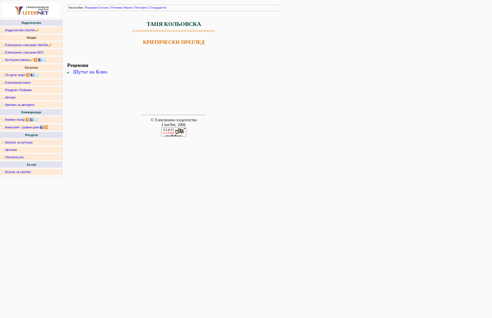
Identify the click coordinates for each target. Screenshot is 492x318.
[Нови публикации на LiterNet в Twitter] (36, 75)
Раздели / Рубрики (18, 90)
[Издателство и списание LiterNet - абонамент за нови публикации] (28, 75)
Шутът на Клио (90, 72)
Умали (127, 7)
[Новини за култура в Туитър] (44, 59)
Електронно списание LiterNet (26, 45)
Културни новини (17, 59)
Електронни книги (17, 82)
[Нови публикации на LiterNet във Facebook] (32, 75)
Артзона (11, 149)
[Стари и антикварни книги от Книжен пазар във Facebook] (31, 119)
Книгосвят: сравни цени (22, 127)
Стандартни (157, 7)
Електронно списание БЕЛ (24, 52)
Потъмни (141, 7)
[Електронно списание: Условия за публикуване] (50, 45)
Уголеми (116, 7)
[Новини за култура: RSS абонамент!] (35, 59)
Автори (10, 97)
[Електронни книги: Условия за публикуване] (37, 30)
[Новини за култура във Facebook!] (40, 59)
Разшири (91, 7)
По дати (11, 75)
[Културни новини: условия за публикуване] (31, 59)
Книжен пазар (15, 119)
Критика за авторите (19, 104)
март (21, 75)
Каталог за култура (18, 142)
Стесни (103, 7)
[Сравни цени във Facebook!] (42, 127)
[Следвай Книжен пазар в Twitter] (36, 119)
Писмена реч (14, 157)
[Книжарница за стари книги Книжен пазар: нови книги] (27, 119)
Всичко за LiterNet (18, 172)
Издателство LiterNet (20, 30)
